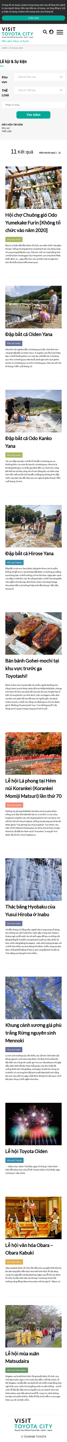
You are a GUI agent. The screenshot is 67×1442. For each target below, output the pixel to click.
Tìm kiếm (33, 115)
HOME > (5, 48)
